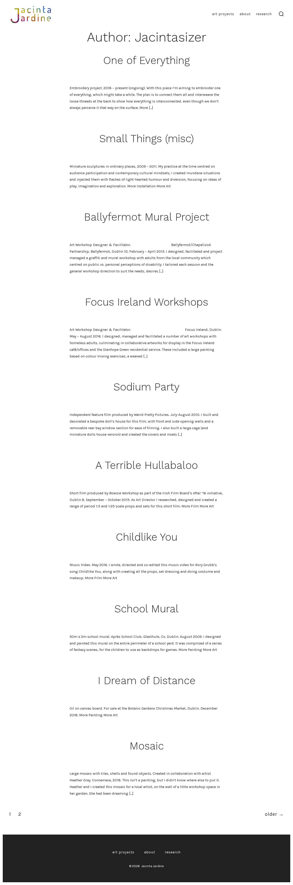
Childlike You (146, 537)
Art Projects (223, 14)
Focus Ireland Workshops (146, 302)
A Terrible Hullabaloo (146, 465)
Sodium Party (146, 387)
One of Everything (146, 60)
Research (264, 14)
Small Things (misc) (146, 138)
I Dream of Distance (146, 680)
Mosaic (147, 746)
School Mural (146, 609)
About (245, 14)
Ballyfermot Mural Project (146, 217)
